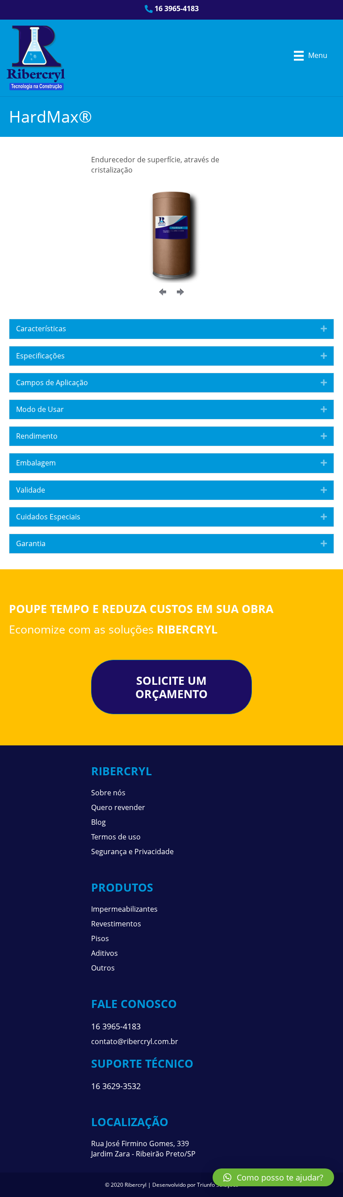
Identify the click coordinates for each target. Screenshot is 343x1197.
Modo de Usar (40, 409)
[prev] (163, 292)
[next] (180, 292)
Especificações (40, 356)
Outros (103, 968)
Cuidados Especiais (48, 517)
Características (41, 328)
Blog (98, 822)
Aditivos (104, 953)
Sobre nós (108, 793)
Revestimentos (116, 924)
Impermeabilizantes (124, 909)
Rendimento (37, 436)
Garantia (31, 543)
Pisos (100, 938)
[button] (273, 1177)
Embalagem (36, 463)
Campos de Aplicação (52, 382)
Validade (30, 490)
